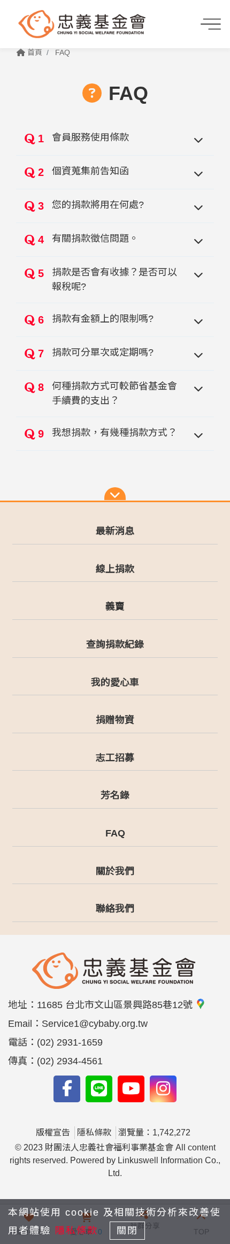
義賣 (115, 606)
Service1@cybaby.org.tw (95, 1023)
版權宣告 (53, 1132)
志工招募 (115, 757)
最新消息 (115, 531)
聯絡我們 (115, 908)
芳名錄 (115, 795)
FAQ (62, 52)
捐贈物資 (115, 720)
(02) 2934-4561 (70, 1061)
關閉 (127, 1230)
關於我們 (115, 871)
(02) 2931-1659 (70, 1042)
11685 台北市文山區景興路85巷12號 (116, 1005)
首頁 (33, 52)
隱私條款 (94, 1132)
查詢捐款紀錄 (115, 644)
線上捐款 (115, 569)
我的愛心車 (115, 682)
